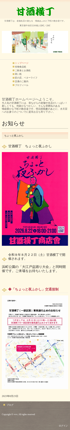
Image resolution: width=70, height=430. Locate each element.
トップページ (21, 63)
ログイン (63, 425)
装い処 (18, 74)
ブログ (10, 405)
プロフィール (21, 85)
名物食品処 (20, 66)
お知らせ (13, 123)
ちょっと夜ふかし (14, 135)
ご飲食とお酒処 (23, 70)
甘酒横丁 (35, 11)
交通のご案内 (21, 81)
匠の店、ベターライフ (26, 77)
